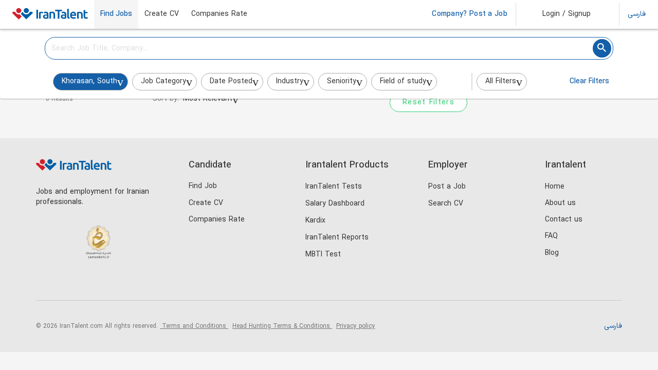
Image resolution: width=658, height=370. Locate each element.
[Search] (602, 48)
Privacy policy (355, 326)
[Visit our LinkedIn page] (46, 283)
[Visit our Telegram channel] (109, 283)
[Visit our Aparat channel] (130, 283)
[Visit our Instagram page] (67, 283)
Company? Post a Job (469, 14)
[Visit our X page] (88, 283)
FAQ (551, 236)
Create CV (161, 14)
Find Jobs (116, 14)
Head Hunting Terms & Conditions (282, 326)
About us (560, 203)
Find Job (203, 186)
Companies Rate (219, 14)
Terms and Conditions (194, 326)
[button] (559, 14)
